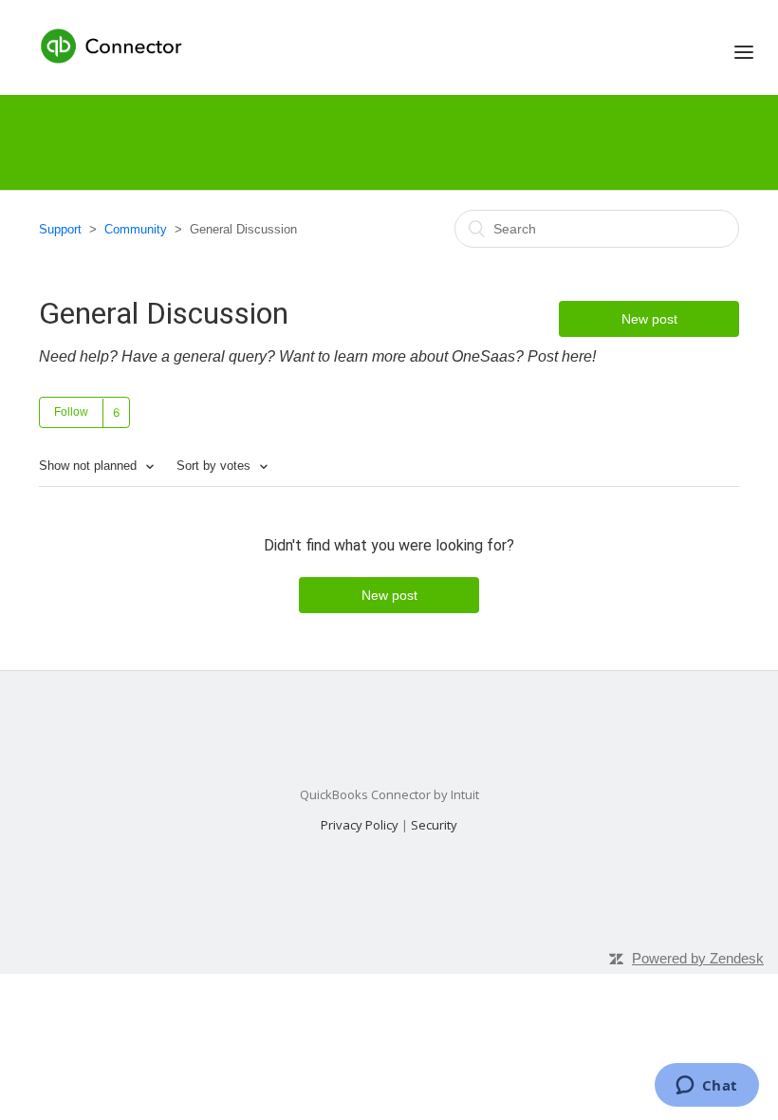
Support (60, 229)
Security (434, 824)
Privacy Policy (359, 824)
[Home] (113, 45)
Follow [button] (71, 412)
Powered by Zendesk (698, 958)
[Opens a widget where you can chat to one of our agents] (706, 1087)
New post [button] (649, 319)
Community (135, 229)
